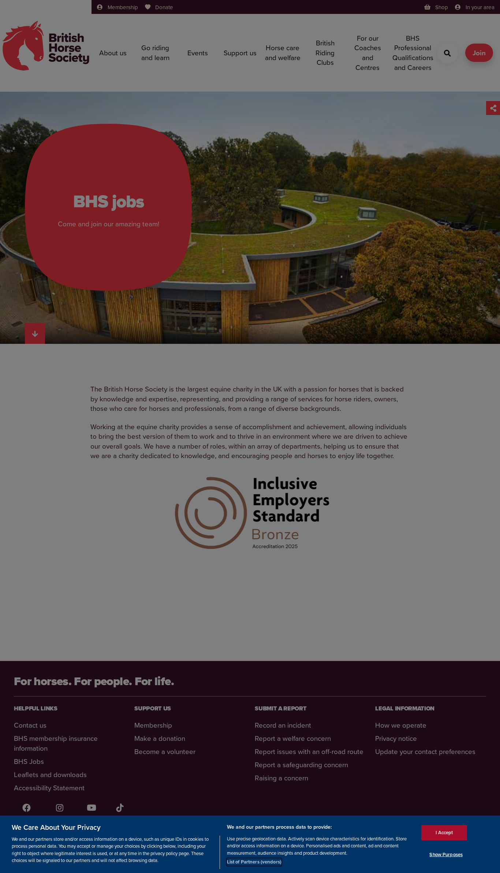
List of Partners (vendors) (254, 861)
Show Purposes (446, 854)
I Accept (444, 832)
